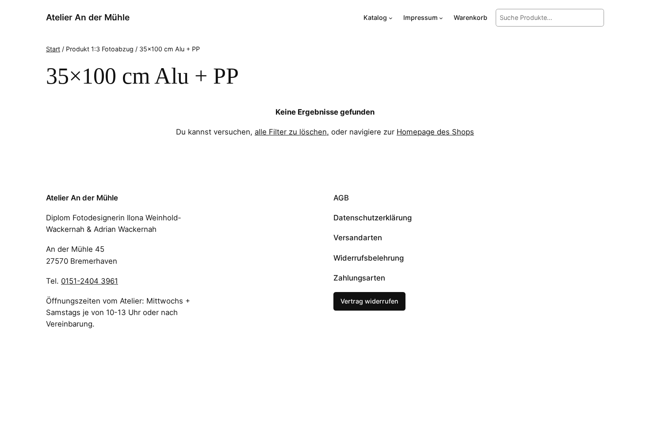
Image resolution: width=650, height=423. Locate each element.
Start (53, 49)
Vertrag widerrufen (369, 301)
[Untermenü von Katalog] (391, 18)
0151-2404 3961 (89, 281)
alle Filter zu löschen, (292, 131)
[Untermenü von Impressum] (441, 18)
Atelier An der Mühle (88, 17)
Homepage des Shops (435, 131)
